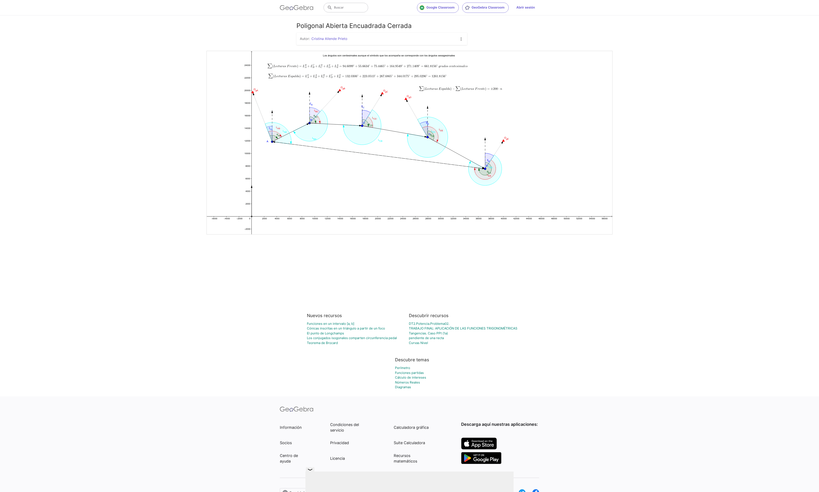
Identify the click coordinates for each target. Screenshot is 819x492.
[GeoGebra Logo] (296, 7)
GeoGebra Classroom (488, 7)
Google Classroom (440, 7)
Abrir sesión (525, 7)
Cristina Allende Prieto (329, 39)
